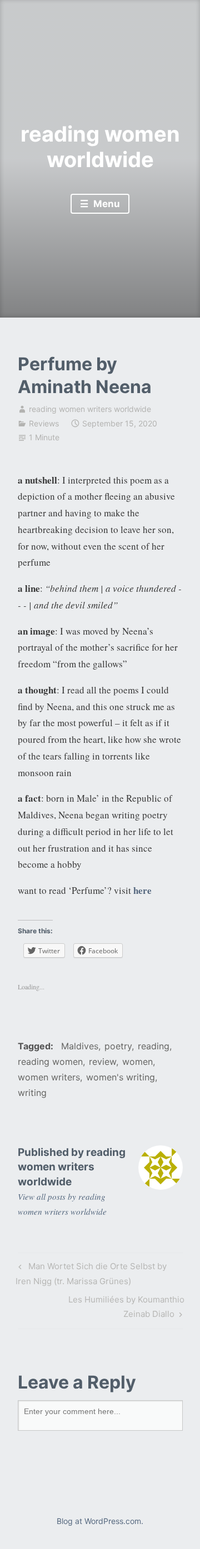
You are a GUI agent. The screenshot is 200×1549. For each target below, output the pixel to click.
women (137, 1061)
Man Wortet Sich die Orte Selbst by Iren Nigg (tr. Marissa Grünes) (91, 1273)
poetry (118, 1046)
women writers (49, 1077)
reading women (50, 1061)
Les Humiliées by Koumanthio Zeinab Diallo (101, 1306)
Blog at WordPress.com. (100, 1521)
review (102, 1061)
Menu (105, 203)
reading (153, 1046)
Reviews (44, 423)
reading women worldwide (100, 146)
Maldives (79, 1046)
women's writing (120, 1077)
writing (32, 1092)
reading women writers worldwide (90, 409)
